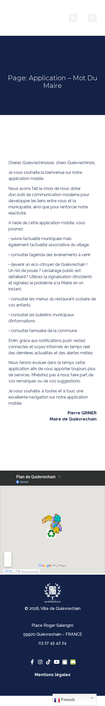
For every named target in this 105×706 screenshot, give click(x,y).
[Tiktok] (48, 662)
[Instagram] (40, 662)
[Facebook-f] (32, 662)
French (67, 700)
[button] (73, 18)
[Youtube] (56, 662)
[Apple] (64, 662)
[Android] (72, 662)
